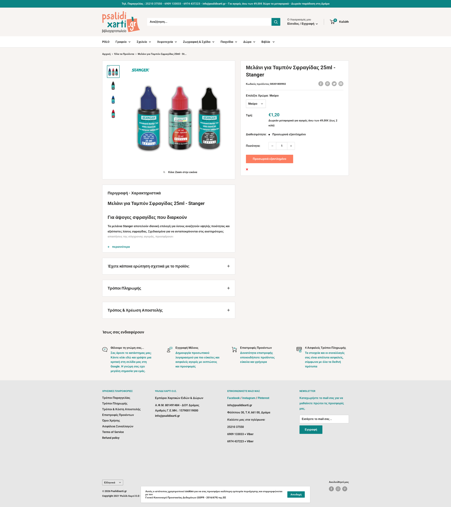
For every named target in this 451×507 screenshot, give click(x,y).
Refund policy (110, 438)
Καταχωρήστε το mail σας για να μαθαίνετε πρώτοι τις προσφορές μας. (321, 403)
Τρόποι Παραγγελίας (116, 398)
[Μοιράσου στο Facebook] (320, 83)
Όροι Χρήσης (111, 420)
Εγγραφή (311, 429)
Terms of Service (113, 432)
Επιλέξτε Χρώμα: (262, 95)
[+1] (291, 146)
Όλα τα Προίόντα (124, 54)
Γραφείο (121, 42)
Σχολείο (142, 42)
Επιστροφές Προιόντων (118, 415)
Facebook (233, 398)
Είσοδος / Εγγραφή (301, 23)
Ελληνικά (109, 482)
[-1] (272, 146)
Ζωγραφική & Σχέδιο (197, 42)
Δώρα (247, 42)
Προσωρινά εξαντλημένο (269, 159)
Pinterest (263, 398)
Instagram (248, 398)
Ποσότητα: (253, 146)
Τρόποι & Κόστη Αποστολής (121, 409)
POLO (105, 42)
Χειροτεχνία (165, 42)
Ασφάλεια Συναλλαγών (117, 426)
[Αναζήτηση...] (275, 22)
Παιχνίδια (227, 42)
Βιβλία (266, 42)
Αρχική (106, 54)
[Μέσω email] (340, 83)
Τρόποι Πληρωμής (114, 403)
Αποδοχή (296, 494)
